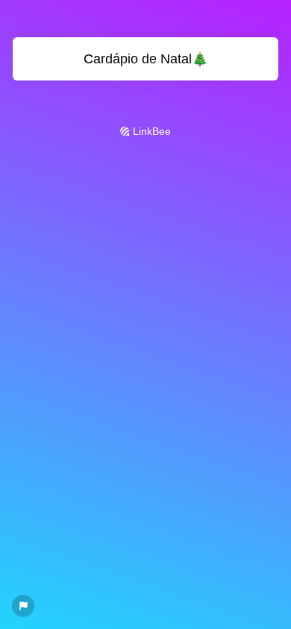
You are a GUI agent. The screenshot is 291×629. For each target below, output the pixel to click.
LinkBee (150, 131)
